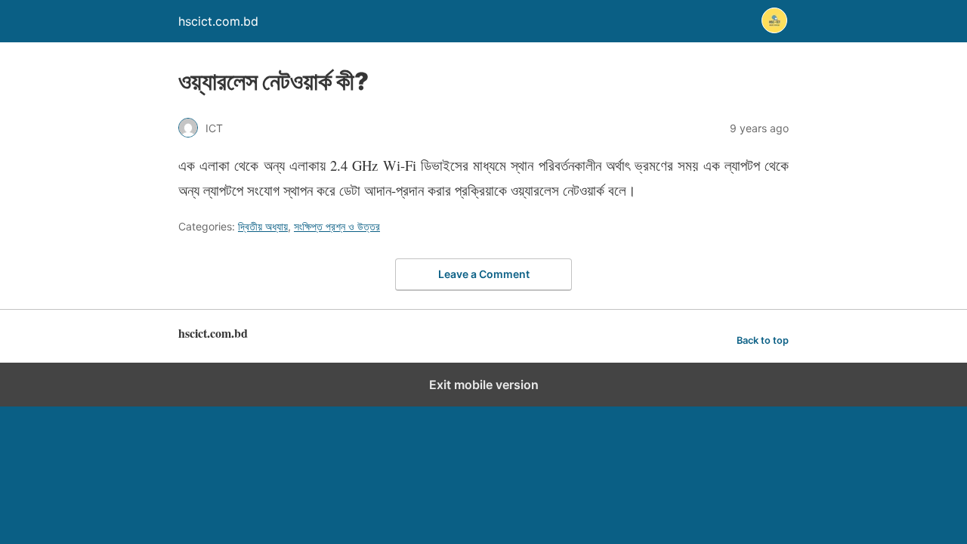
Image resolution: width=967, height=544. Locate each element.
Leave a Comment (484, 273)
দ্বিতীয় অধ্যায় (263, 226)
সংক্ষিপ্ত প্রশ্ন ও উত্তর (337, 226)
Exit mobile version (484, 384)
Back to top (763, 340)
